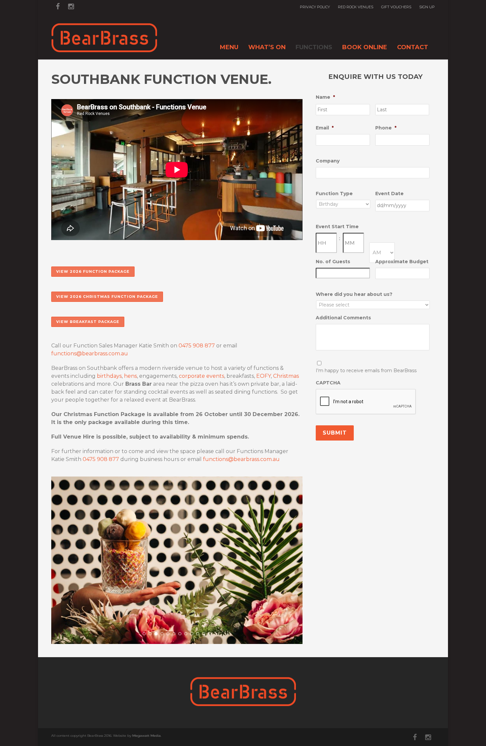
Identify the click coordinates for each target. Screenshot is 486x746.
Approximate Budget (401, 262)
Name (325, 97)
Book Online (364, 47)
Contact (412, 47)
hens (130, 376)
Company (328, 161)
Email (325, 128)
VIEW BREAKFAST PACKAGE (87, 321)
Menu (229, 47)
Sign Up (427, 7)
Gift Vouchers (396, 7)
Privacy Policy (315, 7)
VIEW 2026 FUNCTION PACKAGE (93, 271)
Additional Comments (343, 318)
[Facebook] (57, 6)
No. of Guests (333, 262)
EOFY (263, 376)
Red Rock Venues (355, 7)
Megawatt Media (146, 735)
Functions (314, 47)
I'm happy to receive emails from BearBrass (366, 370)
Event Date (389, 193)
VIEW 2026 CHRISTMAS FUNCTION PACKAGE (107, 296)
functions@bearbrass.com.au (89, 353)
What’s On (267, 47)
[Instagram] (71, 6)
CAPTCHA (328, 383)
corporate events (201, 376)
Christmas (286, 376)
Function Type (334, 193)
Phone (385, 128)
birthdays (109, 376)
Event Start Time (337, 227)
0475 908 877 (197, 345)
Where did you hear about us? (354, 294)
